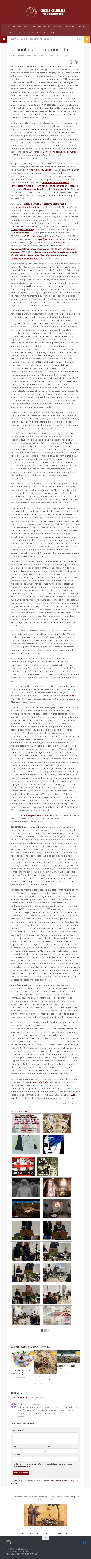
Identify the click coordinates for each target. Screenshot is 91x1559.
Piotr (15, 56)
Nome (16, 1446)
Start (22, 1533)
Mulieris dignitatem (21, 232)
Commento (18, 1430)
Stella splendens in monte (37, 815)
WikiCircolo (46, 39)
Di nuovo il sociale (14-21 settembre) (21, 1372)
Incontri (33, 39)
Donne (24, 39)
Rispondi (21, 1417)
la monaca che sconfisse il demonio (58, 151)
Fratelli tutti (59, 242)
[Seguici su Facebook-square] (84, 1542)
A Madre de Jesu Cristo (39, 169)
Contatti (41, 32)
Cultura (15, 39)
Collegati (52, 32)
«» (44, 255)
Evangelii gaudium (43, 239)
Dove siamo (28, 32)
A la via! (71, 695)
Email (50, 1446)
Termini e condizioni (62, 1533)
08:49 (14, 698)
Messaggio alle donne (22, 229)
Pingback (37, 1397)
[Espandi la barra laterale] (4, 39)
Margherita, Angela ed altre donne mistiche (47, 189)
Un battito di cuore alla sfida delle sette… (43, 1378)
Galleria (80, 26)
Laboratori (69, 26)
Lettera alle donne (34, 236)
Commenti (20, 1397)
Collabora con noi (12, 32)
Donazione (33, 1533)
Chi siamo (57, 26)
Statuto (46, 1533)
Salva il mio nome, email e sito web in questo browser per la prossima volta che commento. (43, 1465)
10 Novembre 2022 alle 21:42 (35, 1404)
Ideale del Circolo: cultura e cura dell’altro (31, 26)
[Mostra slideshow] (20, 1111)
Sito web (16, 1455)
